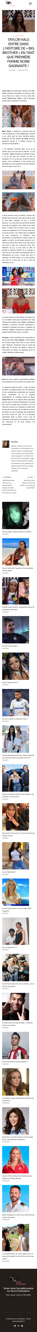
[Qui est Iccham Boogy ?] (18, 629)
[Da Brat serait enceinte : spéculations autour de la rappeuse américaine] (18, 591)
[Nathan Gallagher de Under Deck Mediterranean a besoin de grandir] (18, 1198)
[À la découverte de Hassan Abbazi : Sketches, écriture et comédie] (18, 1006)
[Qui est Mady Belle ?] (18, 855)
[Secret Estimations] (11, 3)
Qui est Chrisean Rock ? (10, 683)
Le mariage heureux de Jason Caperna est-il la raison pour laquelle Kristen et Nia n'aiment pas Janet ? (18, 1256)
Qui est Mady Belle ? (9, 872)
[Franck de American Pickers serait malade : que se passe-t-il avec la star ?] (18, 778)
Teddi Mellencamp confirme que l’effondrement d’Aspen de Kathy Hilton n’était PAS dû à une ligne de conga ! (9, 485)
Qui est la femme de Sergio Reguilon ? (15, 1062)
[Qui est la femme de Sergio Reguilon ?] (18, 1045)
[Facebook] (15, 1325)
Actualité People (18, 36)
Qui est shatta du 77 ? (9, 948)
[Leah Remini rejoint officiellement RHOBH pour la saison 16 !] (18, 1082)
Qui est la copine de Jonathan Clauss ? (15, 719)
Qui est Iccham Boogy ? (10, 646)
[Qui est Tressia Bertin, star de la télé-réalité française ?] (18, 892)
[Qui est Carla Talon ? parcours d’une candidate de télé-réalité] (18, 552)
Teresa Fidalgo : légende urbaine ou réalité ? (17, 532)
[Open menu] (30, 3)
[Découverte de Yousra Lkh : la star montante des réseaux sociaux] (18, 817)
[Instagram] (22, 1325)
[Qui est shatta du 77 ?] (18, 931)
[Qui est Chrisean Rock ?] (18, 666)
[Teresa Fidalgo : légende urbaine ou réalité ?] (18, 515)
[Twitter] (18, 1325)
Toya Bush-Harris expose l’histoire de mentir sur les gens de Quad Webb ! (27, 483)
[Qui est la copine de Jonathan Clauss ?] (18, 702)
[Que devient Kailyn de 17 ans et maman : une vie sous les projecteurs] (18, 967)
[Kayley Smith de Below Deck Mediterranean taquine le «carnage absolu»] (18, 1159)
